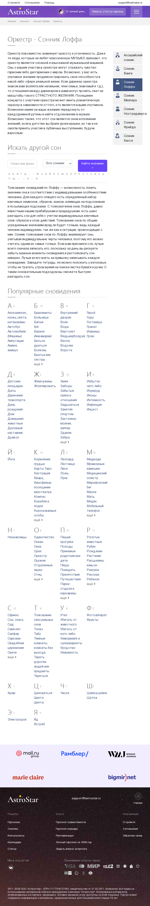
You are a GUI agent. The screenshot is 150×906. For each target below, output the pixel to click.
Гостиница (94, 322)
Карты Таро (43, 469)
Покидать (67, 570)
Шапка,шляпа (97, 693)
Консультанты (16, 836)
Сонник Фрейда (130, 125)
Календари (14, 842)
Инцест (92, 409)
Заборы (66, 386)
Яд (36, 719)
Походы (66, 546)
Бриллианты (43, 313)
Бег (36, 327)
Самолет (14, 629)
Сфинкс (13, 615)
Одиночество (44, 537)
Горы (90, 317)
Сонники (13, 829)
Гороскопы (14, 822)
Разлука (93, 570)
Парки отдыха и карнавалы (68, 589)
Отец (38, 574)
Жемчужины (43, 381)
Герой (91, 313)
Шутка (92, 698)
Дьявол (13, 437)
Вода (64, 327)
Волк (64, 322)
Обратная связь (132, 836)
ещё (37, 364)
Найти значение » (92, 165)
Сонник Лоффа (129, 84)
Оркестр (40, 556)
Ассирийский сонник (133, 58)
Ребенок (93, 579)
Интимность (96, 400)
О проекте (14, 3)
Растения (94, 556)
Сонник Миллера (130, 98)
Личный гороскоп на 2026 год (74, 842)
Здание (65, 433)
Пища (64, 565)
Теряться (41, 676)
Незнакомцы (17, 537)
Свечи (12, 652)
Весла (65, 341)
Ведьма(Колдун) (72, 336)
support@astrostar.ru (130, 3)
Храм (11, 693)
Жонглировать (45, 386)
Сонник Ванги (129, 71)
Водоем (66, 345)
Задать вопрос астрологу (71, 849)
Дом (11, 414)
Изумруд (93, 391)
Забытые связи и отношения (68, 396)
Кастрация (42, 473)
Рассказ (93, 574)
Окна (37, 546)
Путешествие (70, 579)
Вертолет (67, 331)
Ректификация (65, 836)
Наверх (138, 803)
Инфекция (94, 405)
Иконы (91, 395)
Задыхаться (69, 405)
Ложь (64, 473)
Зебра (65, 437)
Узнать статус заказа (107, 11)
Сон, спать (16, 620)
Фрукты (92, 620)
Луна (64, 478)
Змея (64, 381)
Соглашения (32, 3)
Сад (11, 624)
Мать (91, 497)
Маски (91, 492)
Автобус (14, 327)
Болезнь (40, 350)
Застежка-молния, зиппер (68, 424)
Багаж (39, 322)
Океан (38, 542)
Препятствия (70, 574)
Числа (64, 693)
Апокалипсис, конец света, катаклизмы (17, 318)
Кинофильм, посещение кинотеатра (43, 488)
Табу (37, 634)
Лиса (64, 469)
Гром (90, 336)
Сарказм (14, 638)
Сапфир (13, 634)
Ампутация (16, 341)
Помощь (49, 3)
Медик (92, 501)
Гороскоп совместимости (71, 822)
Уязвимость (69, 652)
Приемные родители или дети (70, 556)
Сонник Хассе (129, 138)
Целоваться (43, 693)
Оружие (40, 560)
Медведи (94, 459)
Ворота (66, 350)
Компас (40, 497)
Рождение (94, 551)
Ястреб (39, 724)
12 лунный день (75, 12)
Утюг (64, 615)
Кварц (39, 478)
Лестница (67, 464)
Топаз (38, 629)
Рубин (91, 546)
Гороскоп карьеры (67, 829)
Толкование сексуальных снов (43, 620)
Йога (11, 459)
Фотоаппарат (97, 615)
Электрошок (17, 719)
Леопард (67, 459)
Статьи (12, 849)
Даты (12, 391)
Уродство (67, 648)
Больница (41, 317)
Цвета (39, 698)
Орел (38, 551)
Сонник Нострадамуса (133, 111)
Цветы (39, 702)
